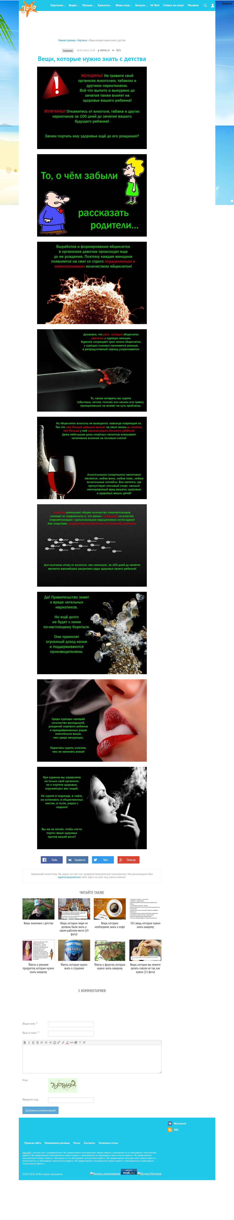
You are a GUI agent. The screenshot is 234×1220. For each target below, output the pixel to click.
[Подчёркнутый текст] (33, 1042)
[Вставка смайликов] (54, 1042)
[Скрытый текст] (71, 1042)
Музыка (87, 5)
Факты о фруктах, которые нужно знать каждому (109, 966)
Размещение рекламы (57, 1143)
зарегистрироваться (69, 877)
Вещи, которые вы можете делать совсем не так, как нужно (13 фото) (145, 968)
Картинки (57, 5)
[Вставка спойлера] (84, 1042)
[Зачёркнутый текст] (37, 1042)
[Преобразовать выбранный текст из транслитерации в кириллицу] (80, 1042)
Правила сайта (32, 1143)
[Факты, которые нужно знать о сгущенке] (74, 950)
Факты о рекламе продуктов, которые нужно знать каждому (38, 968)
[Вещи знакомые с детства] (38, 909)
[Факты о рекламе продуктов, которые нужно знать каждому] (38, 950)
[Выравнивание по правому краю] (50, 1042)
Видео (73, 5)
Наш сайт (26, 1153)
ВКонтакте (180, 1123)
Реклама (193, 5)
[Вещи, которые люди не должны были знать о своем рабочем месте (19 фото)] (74, 909)
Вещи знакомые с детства (38, 923)
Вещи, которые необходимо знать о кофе (110, 925)
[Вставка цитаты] (76, 1042)
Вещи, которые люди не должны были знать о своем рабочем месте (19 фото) (74, 928)
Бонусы (140, 5)
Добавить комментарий (40, 1111)
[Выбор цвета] (67, 1042)
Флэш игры (123, 5)
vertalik (105, 50)
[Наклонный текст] (29, 1042)
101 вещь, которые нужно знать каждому (145, 925)
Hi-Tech (155, 5)
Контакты (89, 1143)
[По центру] (46, 1042)
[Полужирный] (25, 1042)
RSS (176, 1130)
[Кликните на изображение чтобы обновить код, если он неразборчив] (62, 1092)
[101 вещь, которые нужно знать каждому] (145, 909)
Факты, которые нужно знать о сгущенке (74, 966)
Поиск (76, 1143)
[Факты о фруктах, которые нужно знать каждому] (110, 950)
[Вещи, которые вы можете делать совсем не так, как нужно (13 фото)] (145, 950)
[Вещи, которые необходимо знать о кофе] (110, 909)
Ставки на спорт (173, 5)
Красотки (104, 5)
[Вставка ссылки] (59, 1042)
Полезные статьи (108, 1143)
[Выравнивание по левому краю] (42, 1042)
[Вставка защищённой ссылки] (63, 1042)
